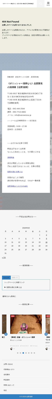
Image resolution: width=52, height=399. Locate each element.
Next (46, 334)
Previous (6, 334)
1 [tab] (17, 353)
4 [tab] (26, 353)
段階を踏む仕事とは (15, 172)
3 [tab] (23, 353)
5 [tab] (29, 353)
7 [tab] (34, 353)
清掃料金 (10, 157)
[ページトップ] (46, 393)
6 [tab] (31, 353)
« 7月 (4, 257)
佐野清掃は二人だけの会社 (17, 186)
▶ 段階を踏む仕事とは (13, 287)
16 (46, 242)
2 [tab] (20, 353)
